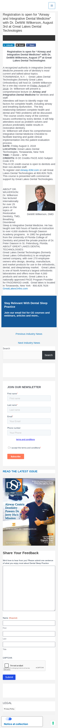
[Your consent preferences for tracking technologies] (53, 723)
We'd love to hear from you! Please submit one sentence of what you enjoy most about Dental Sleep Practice (28, 561)
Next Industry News (29, 342)
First (4, 628)
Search (6, 348)
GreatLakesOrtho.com (15, 288)
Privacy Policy (9, 709)
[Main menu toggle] (52, 5)
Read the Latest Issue (20, 471)
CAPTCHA (7, 658)
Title (4, 649)
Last (4, 639)
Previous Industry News (29, 334)
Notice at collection (16, 724)
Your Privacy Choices (25, 718)
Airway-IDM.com (29, 170)
